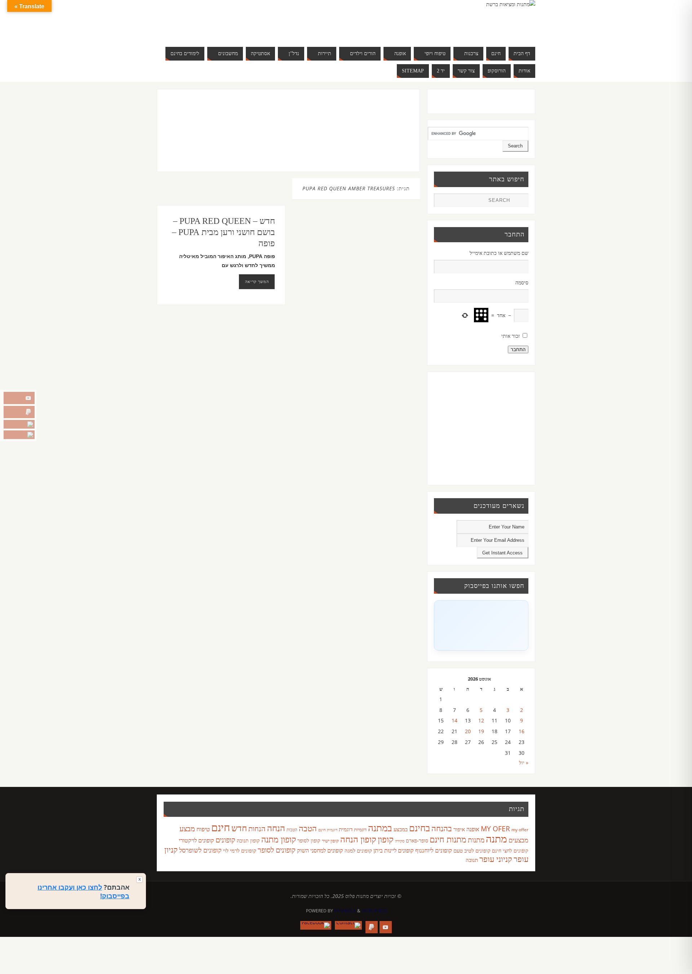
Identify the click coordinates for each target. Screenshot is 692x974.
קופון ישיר (330, 841)
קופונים (225, 839)
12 (481, 720)
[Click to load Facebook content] (481, 625)
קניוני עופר (495, 859)
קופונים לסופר (277, 850)
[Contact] (19, 424)
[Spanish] (225, 29)
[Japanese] (239, 20)
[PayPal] (19, 412)
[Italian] (232, 20)
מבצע (187, 828)
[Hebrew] (225, 20)
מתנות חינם (448, 839)
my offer (519, 830)
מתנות (476, 839)
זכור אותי (510, 335)
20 (468, 731)
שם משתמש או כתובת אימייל (499, 252)
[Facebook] (19, 434)
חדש (239, 828)
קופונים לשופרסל (200, 850)
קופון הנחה (358, 839)
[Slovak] (217, 29)
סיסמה (521, 282)
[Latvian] (253, 20)
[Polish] (261, 20)
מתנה (496, 838)
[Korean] (246, 20)
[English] (210, 20)
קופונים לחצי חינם (510, 850)
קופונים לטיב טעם (472, 850)
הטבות (292, 829)
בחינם (419, 828)
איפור (459, 829)
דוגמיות (360, 829)
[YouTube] (19, 398)
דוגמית (345, 829)
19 (481, 731)
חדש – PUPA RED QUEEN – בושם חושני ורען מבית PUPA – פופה (223, 232)
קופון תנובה (248, 840)
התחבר (518, 349)
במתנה (380, 827)
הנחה (276, 828)
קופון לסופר (308, 840)
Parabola (345, 911)
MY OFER (495, 828)
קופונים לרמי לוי (239, 850)
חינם (220, 827)
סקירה (399, 841)
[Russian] (210, 29)
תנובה (472, 860)
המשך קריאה (257, 281)
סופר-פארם (417, 840)
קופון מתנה (278, 839)
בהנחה (441, 828)
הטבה (308, 828)
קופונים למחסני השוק (320, 850)
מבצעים (518, 839)
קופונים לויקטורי (196, 840)
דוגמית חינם (327, 829)
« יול (523, 762)
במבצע (401, 829)
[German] (217, 20)
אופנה (472, 829)
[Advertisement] (273, 137)
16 (521, 731)
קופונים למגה (358, 850)
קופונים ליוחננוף (433, 850)
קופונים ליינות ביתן (393, 850)
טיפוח (203, 829)
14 (454, 720)
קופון (386, 839)
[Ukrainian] (232, 29)
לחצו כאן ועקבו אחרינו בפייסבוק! (83, 891)
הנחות (257, 828)
